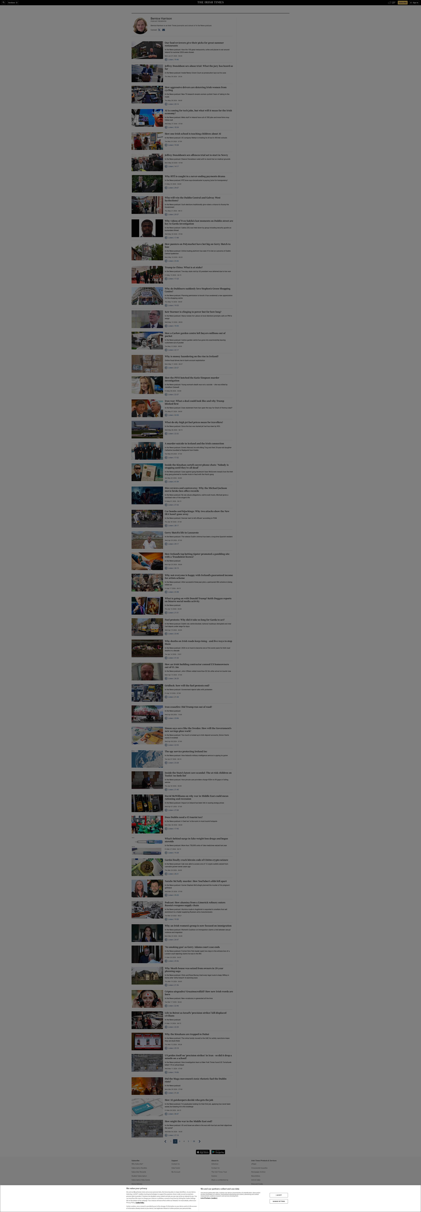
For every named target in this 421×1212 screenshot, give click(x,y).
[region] (210, 1198)
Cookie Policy (140, 1202)
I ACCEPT (279, 1195)
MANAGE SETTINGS (279, 1201)
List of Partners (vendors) (209, 1198)
